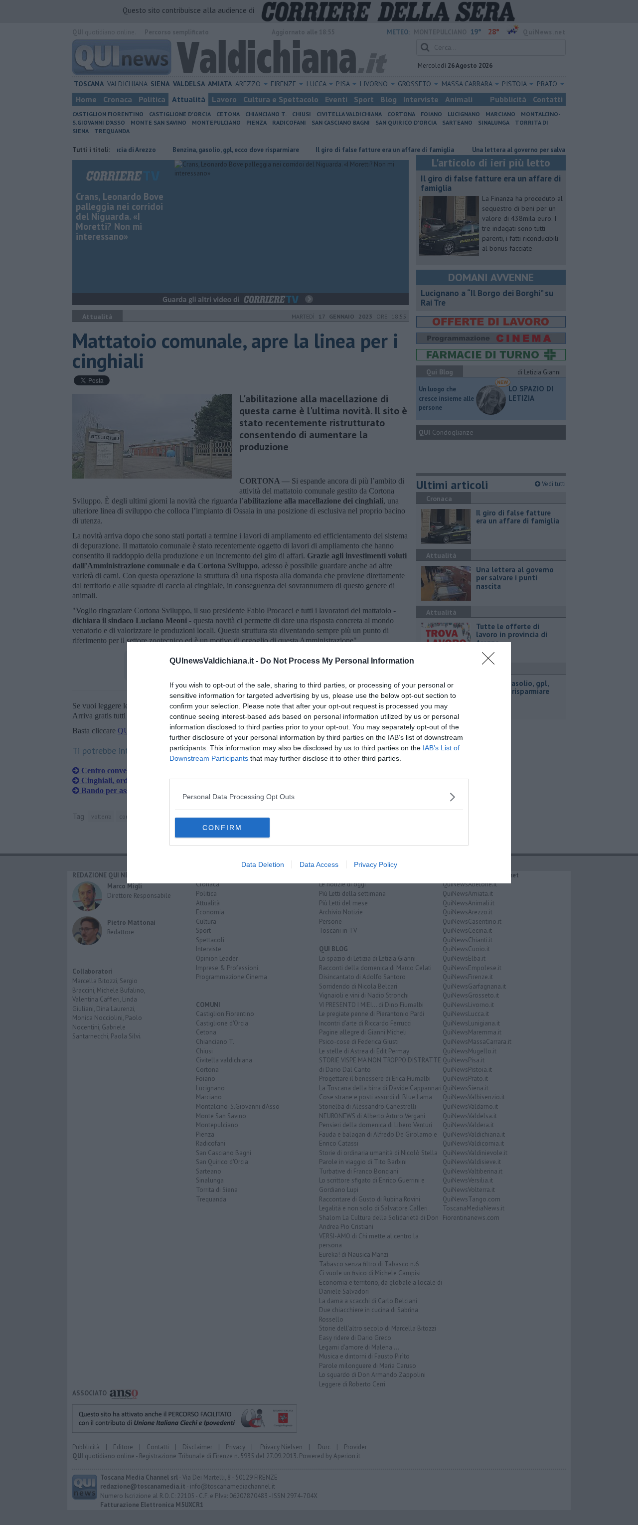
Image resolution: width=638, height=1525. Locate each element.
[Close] (491, 661)
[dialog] (319, 762)
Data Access (319, 864)
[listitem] (319, 797)
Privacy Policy (375, 864)
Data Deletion (262, 864)
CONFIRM (222, 828)
